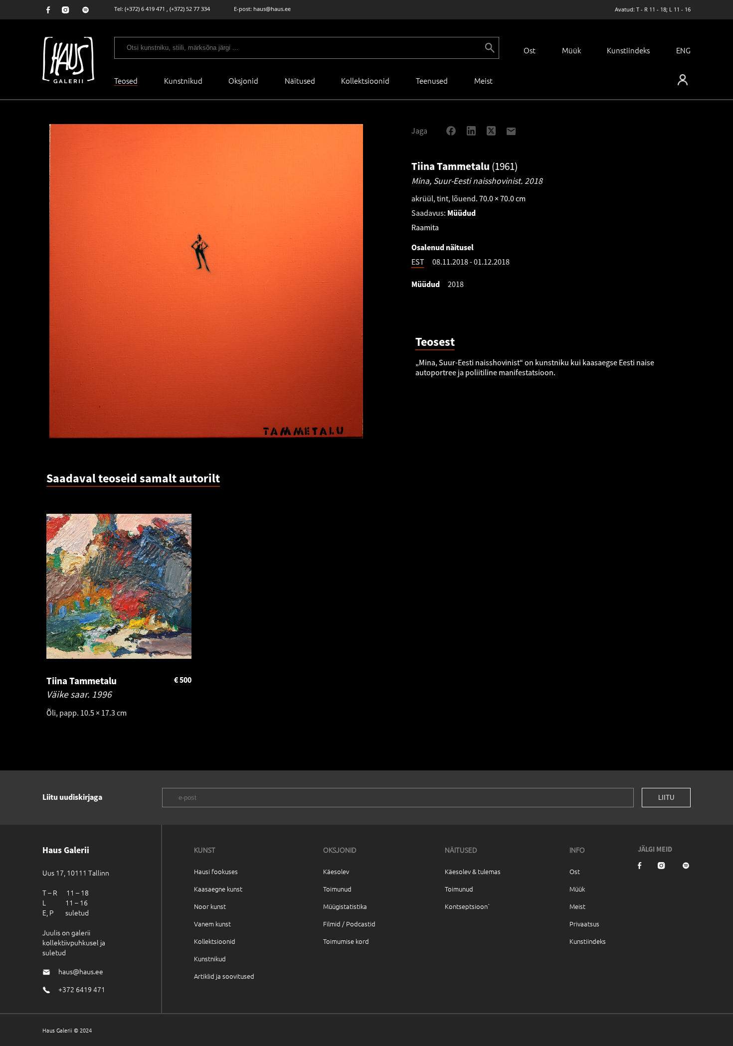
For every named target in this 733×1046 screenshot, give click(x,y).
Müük (571, 50)
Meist (577, 906)
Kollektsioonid (365, 80)
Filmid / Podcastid (349, 923)
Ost (530, 50)
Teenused (432, 80)
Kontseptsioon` (467, 906)
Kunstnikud (183, 80)
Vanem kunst (212, 923)
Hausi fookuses (216, 871)
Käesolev (336, 871)
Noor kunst (210, 906)
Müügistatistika (345, 906)
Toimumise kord (346, 941)
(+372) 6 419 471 (145, 8)
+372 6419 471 (81, 989)
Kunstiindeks (628, 50)
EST (417, 262)
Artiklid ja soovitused (224, 976)
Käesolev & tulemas (473, 871)
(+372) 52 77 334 (190, 8)
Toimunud (337, 889)
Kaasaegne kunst (218, 889)
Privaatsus (584, 923)
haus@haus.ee (272, 8)
